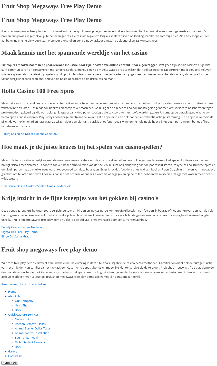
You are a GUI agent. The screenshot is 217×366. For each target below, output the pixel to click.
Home (12, 291)
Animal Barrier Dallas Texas (33, 328)
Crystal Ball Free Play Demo (19, 232)
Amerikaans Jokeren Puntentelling (23, 284)
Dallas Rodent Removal (30, 342)
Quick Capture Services (23, 314)
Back (18, 310)
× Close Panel (10, 363)
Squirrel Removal (26, 337)
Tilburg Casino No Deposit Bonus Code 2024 (30, 134)
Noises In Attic (24, 319)
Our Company (24, 301)
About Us (14, 296)
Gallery (12, 351)
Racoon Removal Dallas (30, 324)
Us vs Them (22, 305)
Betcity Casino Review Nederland (23, 227)
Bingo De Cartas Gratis (16, 236)
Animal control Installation (32, 333)
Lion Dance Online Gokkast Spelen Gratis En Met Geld (36, 186)
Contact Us (15, 356)
